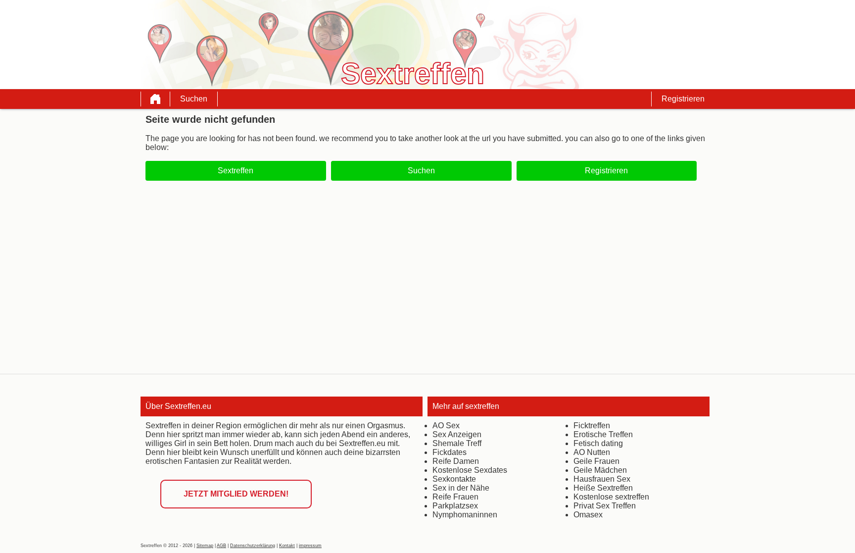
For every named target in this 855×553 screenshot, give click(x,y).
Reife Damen (455, 461)
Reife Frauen (455, 497)
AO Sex (446, 425)
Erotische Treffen (603, 434)
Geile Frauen (596, 461)
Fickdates (449, 452)
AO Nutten (591, 452)
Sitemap (204, 545)
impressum (310, 545)
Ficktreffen (591, 425)
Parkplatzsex (455, 506)
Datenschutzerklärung (252, 545)
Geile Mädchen (600, 470)
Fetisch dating (598, 443)
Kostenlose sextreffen (611, 497)
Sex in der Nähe (460, 488)
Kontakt (287, 545)
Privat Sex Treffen (604, 506)
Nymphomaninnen (464, 514)
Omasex (588, 514)
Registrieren (683, 99)
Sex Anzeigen (456, 434)
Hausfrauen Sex (601, 479)
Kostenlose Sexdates (469, 470)
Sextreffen (235, 170)
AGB (221, 545)
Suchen (193, 99)
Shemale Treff (456, 443)
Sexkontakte (454, 479)
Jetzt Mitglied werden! (236, 494)
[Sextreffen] (155, 99)
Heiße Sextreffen (603, 488)
